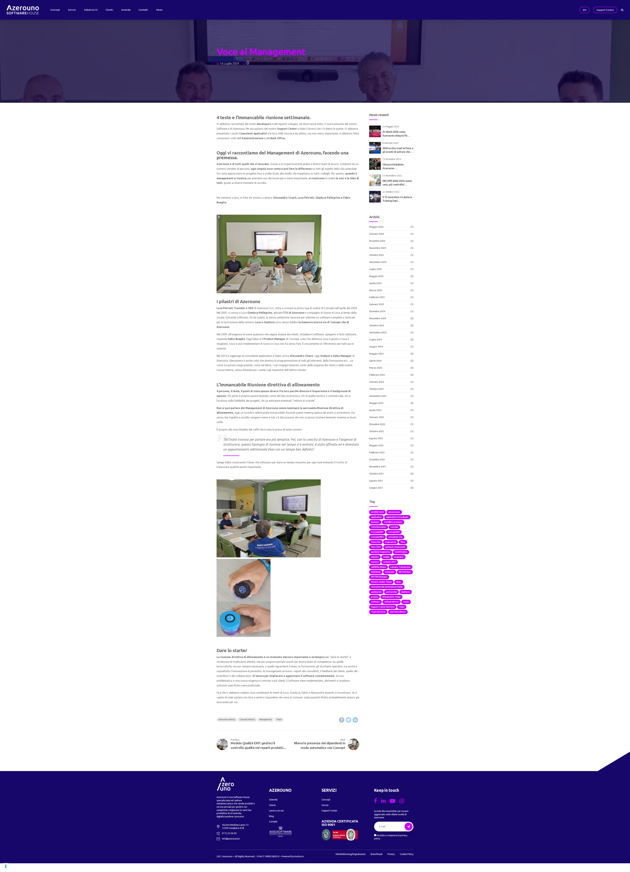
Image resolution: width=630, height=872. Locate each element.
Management (265, 719)
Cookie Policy (406, 854)
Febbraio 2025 (377, 297)
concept (394, 527)
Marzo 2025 (375, 290)
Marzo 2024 (375, 367)
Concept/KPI (394, 532)
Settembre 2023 (377, 396)
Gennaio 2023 (376, 417)
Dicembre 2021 (377, 459)
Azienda (125, 9)
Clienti (109, 9)
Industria (90, 9)
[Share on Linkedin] (355, 720)
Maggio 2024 (376, 353)
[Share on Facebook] (341, 720)
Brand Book (376, 854)
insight (386, 557)
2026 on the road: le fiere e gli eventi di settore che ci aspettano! (397, 150)
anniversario (394, 512)
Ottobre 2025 (376, 255)
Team (279, 719)
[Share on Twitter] (348, 720)
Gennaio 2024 (376, 382)
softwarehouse (391, 602)
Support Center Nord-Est (382, 607)
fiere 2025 (376, 547)
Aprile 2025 (375, 283)
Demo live (375, 542)
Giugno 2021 (376, 487)
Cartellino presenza (393, 522)
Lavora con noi (276, 810)
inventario (399, 557)
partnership (391, 592)
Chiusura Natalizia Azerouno (393, 166)
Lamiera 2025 (389, 562)
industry (375, 557)
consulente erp (395, 537)
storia (406, 602)
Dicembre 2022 (377, 424)
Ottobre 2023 (376, 389)
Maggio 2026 (376, 227)
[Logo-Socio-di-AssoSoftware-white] (280, 831)
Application (376, 517)
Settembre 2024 (377, 332)
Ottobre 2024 (376, 325)
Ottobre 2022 (376, 431)
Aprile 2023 (375, 410)
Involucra (299, 856)
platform (405, 592)
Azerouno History (227, 719)
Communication (378, 527)
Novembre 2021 (377, 466)
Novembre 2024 (377, 318)
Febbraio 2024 (377, 375)
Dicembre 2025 (377, 241)
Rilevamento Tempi (391, 597)
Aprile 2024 (375, 360)
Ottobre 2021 (376, 473)
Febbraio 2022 (377, 452)
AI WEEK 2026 (377, 512)
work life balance (398, 612)
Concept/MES (377, 537)
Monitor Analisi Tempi (381, 582)
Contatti (143, 9)
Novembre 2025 (377, 248)
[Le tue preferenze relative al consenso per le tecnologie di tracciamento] (6, 866)
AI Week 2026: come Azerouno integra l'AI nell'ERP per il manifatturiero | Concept (396, 133)
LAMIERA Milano (378, 567)
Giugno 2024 (376, 346)
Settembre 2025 (377, 262)
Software (375, 602)
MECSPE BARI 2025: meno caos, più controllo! (397, 182)
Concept (55, 9)
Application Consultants (397, 517)
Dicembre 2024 (377, 311)
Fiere (403, 542)
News (159, 9)
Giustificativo (401, 552)
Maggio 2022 (376, 445)
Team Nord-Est (378, 612)
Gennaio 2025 (376, 304)
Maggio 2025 (376, 276)
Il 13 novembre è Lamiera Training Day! (397, 199)
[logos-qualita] (340, 835)
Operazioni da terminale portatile (387, 587)
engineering (390, 542)
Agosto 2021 (376, 480)
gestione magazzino (380, 552)
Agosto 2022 (376, 438)
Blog (271, 816)
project (374, 597)
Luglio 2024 (375, 339)
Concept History (247, 719)
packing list (376, 592)
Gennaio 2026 (376, 234)
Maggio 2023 (376, 403)
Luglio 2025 (375, 269)
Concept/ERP (377, 532)
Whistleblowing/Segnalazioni (351, 854)
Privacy (391, 854)
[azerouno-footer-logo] (225, 784)
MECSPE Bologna (379, 577)
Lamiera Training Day (400, 567)
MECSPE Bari (405, 572)
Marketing (375, 572)
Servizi (72, 9)
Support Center (329, 810)
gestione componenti (395, 547)
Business (375, 522)
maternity (389, 572)
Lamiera (375, 562)
